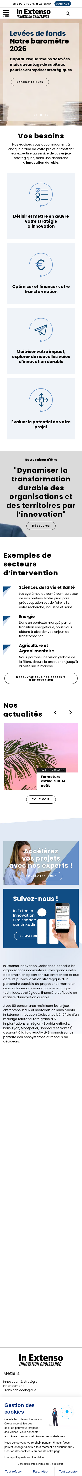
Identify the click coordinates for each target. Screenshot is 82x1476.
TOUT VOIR (41, 799)
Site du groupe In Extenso (31, 3)
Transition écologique (19, 1390)
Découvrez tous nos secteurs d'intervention (41, 678)
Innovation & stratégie (20, 1381)
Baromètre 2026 (29, 82)
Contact (63, 3)
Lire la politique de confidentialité (24, 1457)
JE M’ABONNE (31, 936)
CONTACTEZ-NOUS (41, 876)
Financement (13, 1386)
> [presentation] (55, 712)
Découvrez (41, 526)
